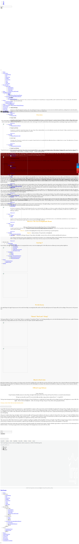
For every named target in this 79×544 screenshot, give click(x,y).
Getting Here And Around (13, 513)
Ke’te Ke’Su (7, 500)
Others (9, 518)
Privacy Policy (21, 440)
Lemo (6, 501)
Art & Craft (5, 538)
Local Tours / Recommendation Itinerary (13, 521)
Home (4, 492)
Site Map (29, 440)
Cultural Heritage (6, 534)
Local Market (5, 539)
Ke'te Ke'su (12, 206)
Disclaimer (25, 440)
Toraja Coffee (5, 535)
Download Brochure (4, 438)
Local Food (5, 536)
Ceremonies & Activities (7, 540)
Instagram (5, 449)
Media (11, 440)
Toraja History (11, 511)
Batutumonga (8, 495)
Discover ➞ (12, 102)
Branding (7, 440)
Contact (33, 440)
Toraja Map (10, 512)
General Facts (10, 509)
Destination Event (8, 529)
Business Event (8, 530)
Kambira (7, 499)
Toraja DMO (2, 440)
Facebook (5, 447)
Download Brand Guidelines (6, 406)
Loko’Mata (7, 504)
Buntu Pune (7, 498)
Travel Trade (15, 440)
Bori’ (6, 496)
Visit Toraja (3, 490)
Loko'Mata (12, 235)
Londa (11, 226)
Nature (4, 532)
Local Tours (10, 522)
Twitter (5, 448)
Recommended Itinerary (12, 523)
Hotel (9, 517)
